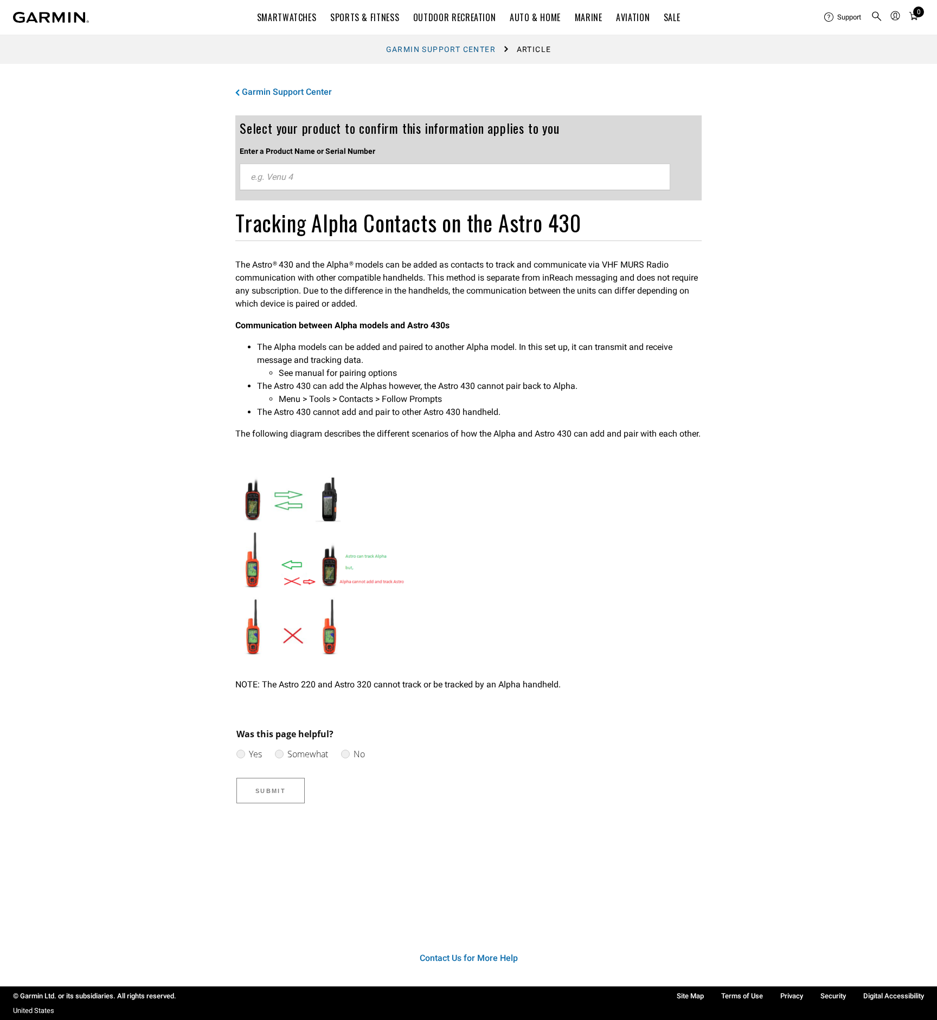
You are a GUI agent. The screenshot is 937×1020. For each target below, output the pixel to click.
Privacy (791, 996)
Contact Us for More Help (469, 958)
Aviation (633, 17)
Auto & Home (535, 17)
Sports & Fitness (364, 17)
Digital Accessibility (893, 996)
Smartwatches (287, 17)
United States (33, 1010)
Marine (588, 17)
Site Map (690, 996)
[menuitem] (843, 17)
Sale (672, 17)
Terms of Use (742, 996)
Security (833, 996)
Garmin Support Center (441, 49)
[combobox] (455, 177)
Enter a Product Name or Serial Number (307, 151)
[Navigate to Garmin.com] (51, 17)
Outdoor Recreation (454, 17)
